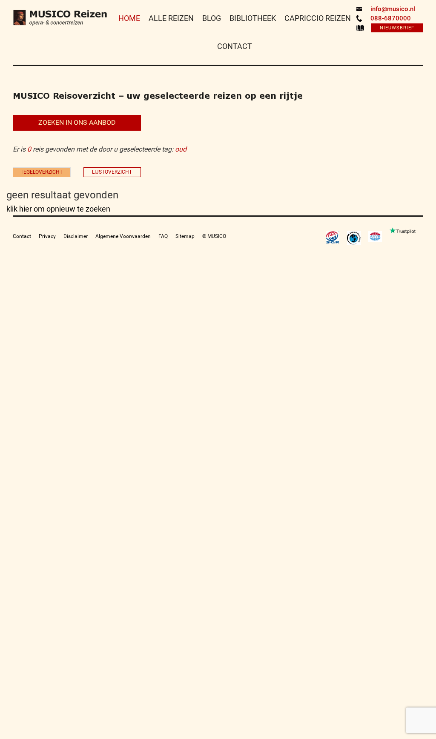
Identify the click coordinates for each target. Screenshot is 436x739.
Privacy (47, 236)
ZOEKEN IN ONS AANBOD (77, 122)
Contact (22, 236)
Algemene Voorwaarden (123, 236)
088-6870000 (390, 18)
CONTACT (234, 46)
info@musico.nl (392, 9)
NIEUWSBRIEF (397, 28)
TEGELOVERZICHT (41, 172)
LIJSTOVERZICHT (112, 172)
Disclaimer (75, 236)
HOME (129, 18)
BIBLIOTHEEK (252, 18)
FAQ (163, 236)
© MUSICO (214, 236)
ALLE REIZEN (171, 18)
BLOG (211, 18)
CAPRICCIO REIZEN (317, 18)
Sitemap (185, 236)
